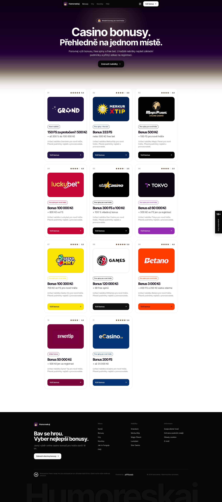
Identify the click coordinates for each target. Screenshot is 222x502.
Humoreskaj (44, 424)
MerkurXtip (135, 433)
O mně (166, 441)
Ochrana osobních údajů (173, 433)
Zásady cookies (170, 437)
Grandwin (135, 429)
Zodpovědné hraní (171, 429)
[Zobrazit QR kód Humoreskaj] (140, 3)
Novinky (100, 4)
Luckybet (134, 441)
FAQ (107, 4)
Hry (92, 4)
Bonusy (85, 4)
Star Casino (135, 445)
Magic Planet (136, 437)
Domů (100, 429)
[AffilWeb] (129, 474)
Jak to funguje (103, 445)
